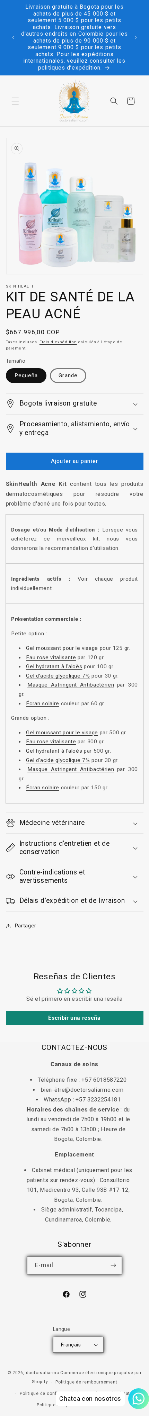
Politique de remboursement (86, 1382)
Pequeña (26, 375)
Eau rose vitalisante (51, 657)
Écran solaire (42, 703)
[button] (15, 101)
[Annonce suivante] (135, 37)
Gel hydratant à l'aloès (54, 666)
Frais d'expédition (58, 342)
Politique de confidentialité (49, 1393)
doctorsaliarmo (42, 1372)
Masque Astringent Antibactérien (70, 685)
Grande (68, 375)
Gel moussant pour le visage (62, 648)
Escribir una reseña (74, 1018)
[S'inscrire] (113, 1265)
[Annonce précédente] (13, 37)
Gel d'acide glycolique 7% (58, 676)
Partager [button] (25, 926)
